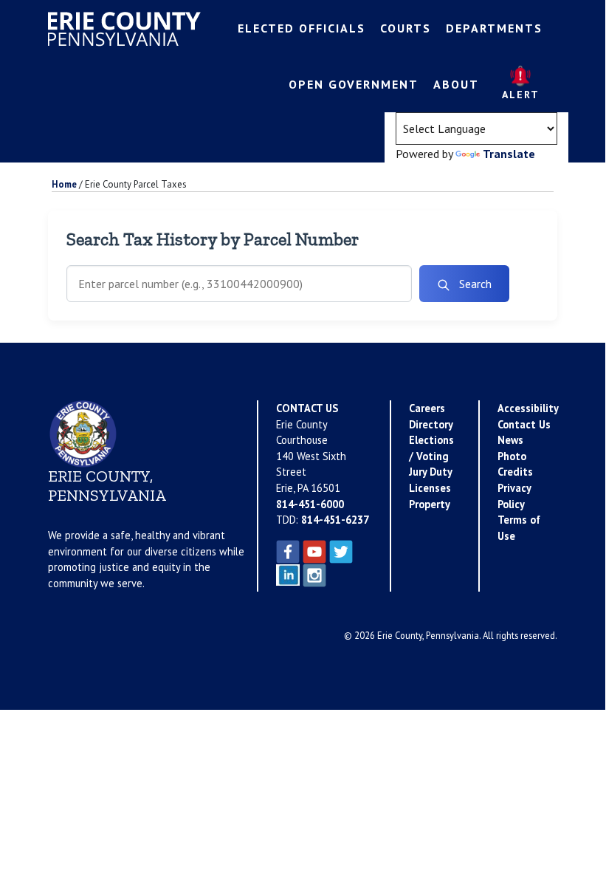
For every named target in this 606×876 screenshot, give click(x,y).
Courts (405, 28)
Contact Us (524, 424)
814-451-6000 (310, 504)
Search (474, 283)
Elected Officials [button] (301, 28)
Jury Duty (430, 472)
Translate (509, 153)
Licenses (430, 488)
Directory (431, 424)
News (510, 440)
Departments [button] (494, 28)
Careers (427, 408)
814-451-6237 (335, 520)
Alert (521, 94)
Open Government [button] (354, 84)
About (456, 84)
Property (429, 504)
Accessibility (528, 408)
